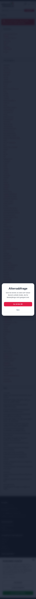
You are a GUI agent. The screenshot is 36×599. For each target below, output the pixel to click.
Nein (18, 310)
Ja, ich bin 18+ (18, 304)
